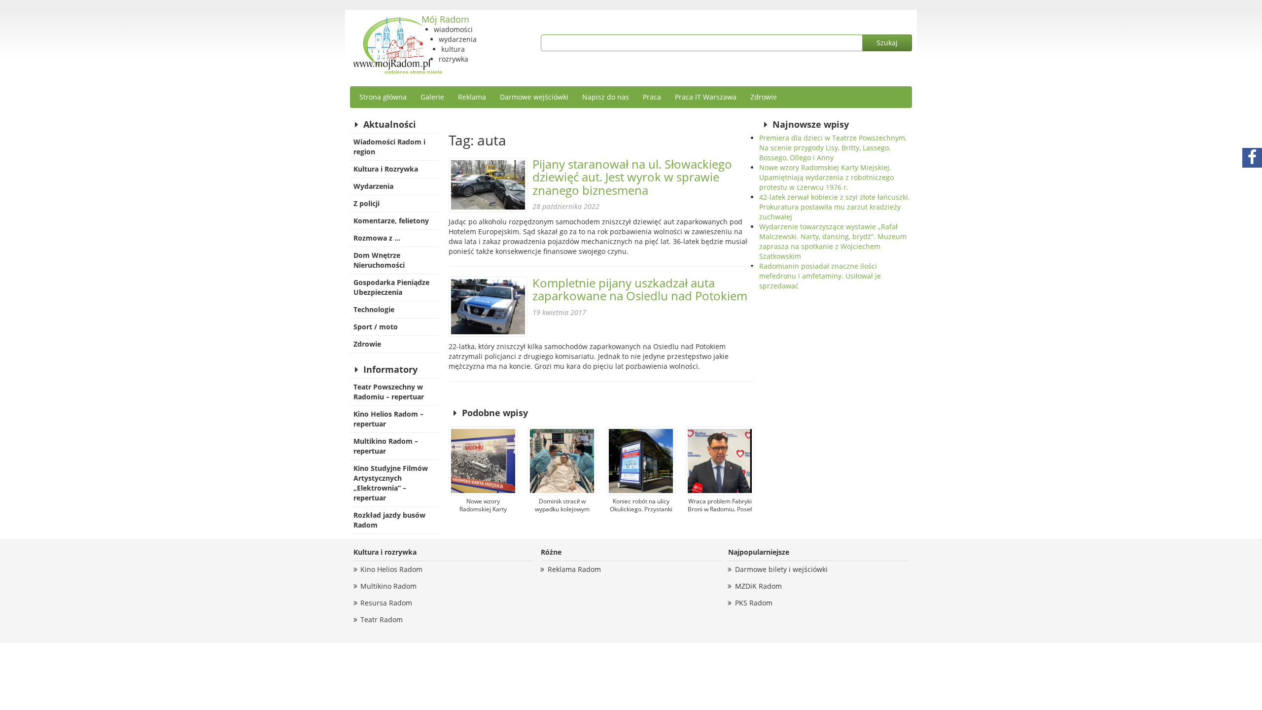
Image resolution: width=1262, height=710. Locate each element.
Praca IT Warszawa (705, 97)
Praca (652, 97)
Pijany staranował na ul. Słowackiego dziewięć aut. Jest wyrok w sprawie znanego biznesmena (632, 177)
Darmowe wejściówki (534, 97)
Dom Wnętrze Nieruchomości (379, 260)
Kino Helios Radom (391, 569)
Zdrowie (763, 97)
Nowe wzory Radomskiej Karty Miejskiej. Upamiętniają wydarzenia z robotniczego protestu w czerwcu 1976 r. (826, 177)
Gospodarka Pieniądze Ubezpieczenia (391, 287)
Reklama (472, 97)
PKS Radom (753, 602)
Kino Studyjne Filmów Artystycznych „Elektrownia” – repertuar (390, 482)
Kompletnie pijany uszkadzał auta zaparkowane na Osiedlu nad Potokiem (639, 289)
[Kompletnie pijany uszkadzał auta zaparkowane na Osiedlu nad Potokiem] (488, 307)
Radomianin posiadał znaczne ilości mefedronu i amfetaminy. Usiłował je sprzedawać (820, 275)
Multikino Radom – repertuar (385, 446)
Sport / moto (375, 326)
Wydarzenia (373, 186)
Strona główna (383, 97)
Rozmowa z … (376, 238)
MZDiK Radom (758, 586)
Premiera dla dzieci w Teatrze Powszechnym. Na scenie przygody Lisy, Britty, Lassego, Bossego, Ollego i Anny (833, 147)
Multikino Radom (388, 586)
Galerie (432, 97)
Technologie (373, 309)
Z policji (366, 203)
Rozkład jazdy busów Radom (389, 520)
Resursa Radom (386, 602)
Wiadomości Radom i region (389, 146)
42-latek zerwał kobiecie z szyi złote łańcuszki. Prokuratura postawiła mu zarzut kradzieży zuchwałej (834, 206)
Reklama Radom (574, 569)
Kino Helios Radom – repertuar (388, 418)
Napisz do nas (605, 97)
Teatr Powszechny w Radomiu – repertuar (388, 391)
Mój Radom (445, 19)
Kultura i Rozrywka (385, 169)
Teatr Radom (381, 619)
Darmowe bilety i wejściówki (781, 569)
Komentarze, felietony (391, 220)
